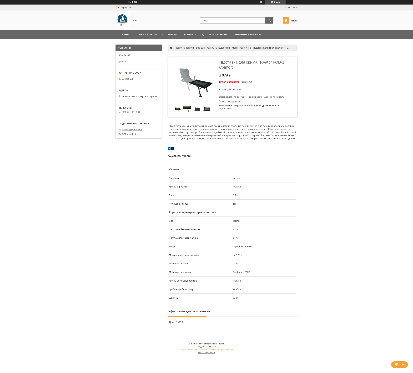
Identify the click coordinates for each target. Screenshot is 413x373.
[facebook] (169, 149)
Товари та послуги (147, 34)
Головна (123, 34)
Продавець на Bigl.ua (206, 347)
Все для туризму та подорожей (213, 47)
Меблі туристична (241, 47)
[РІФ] (122, 26)
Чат (402, 364)
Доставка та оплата (215, 34)
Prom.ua (222, 344)
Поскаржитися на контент (195, 349)
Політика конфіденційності (221, 349)
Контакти (190, 34)
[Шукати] (269, 20)
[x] (172, 149)
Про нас (173, 34)
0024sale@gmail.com (132, 129)
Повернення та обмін (247, 34)
